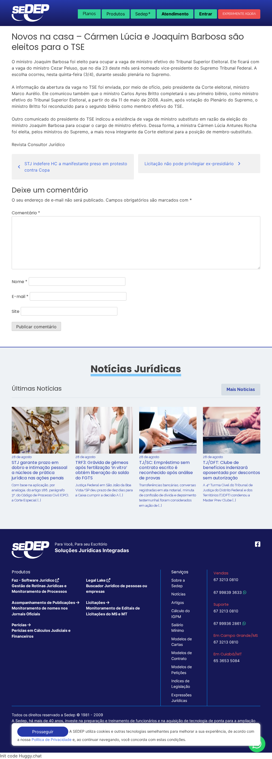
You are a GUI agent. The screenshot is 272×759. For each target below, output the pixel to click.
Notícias (178, 594)
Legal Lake (116, 586)
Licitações (113, 608)
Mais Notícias (241, 389)
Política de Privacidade (51, 739)
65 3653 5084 (227, 660)
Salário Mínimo (177, 627)
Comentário (26, 213)
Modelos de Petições (181, 669)
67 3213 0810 (226, 579)
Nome (19, 282)
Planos (89, 13)
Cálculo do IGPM (180, 613)
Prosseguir (42, 731)
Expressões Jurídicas (181, 698)
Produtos (116, 13)
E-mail (20, 296)
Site (15, 311)
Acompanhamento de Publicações (44, 608)
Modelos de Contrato (181, 655)
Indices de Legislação (180, 684)
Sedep (143, 13)
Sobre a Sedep (178, 583)
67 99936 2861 (227, 623)
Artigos (177, 602)
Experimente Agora (239, 14)
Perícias (41, 630)
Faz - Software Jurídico (39, 586)
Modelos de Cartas (181, 642)
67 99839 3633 (228, 592)
